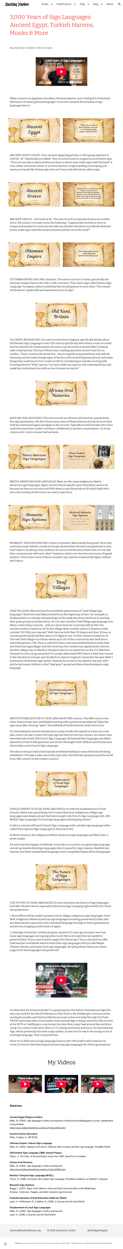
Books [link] (45, 4)
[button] (119, 4)
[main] (61, 25)
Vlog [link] (82, 4)
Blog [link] (95, 4)
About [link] (109, 4)
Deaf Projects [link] (64, 4)
